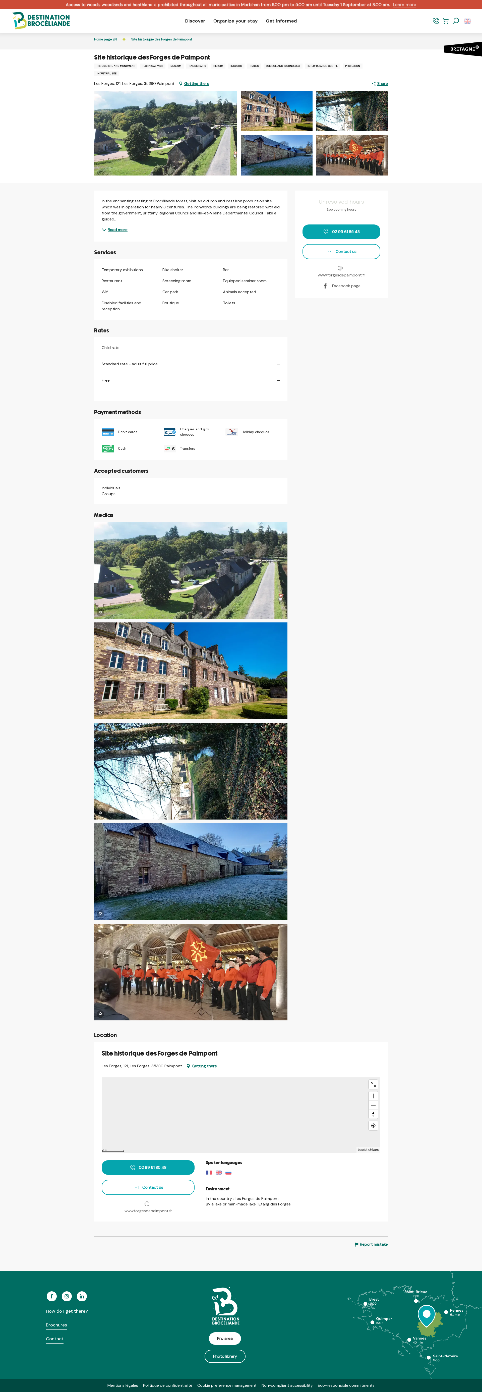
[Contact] (436, 23)
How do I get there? (67, 1311)
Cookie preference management (227, 1385)
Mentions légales (122, 1385)
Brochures (56, 1325)
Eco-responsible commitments (346, 1385)
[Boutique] (445, 23)
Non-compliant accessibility (287, 1385)
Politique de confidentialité (167, 1385)
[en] (467, 21)
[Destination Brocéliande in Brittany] (37, 21)
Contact (55, 1339)
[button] (456, 21)
